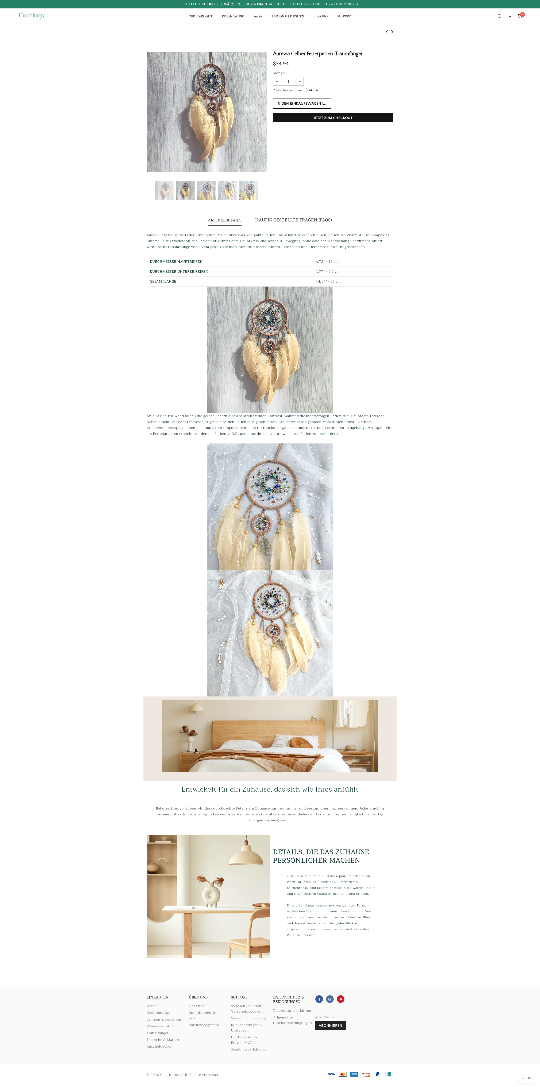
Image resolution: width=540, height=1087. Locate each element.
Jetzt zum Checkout (333, 118)
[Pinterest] (340, 999)
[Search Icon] (500, 16)
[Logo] (42, 15)
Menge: (279, 72)
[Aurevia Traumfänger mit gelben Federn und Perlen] (270, 350)
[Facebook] (319, 999)
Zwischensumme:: (288, 90)
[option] (207, 112)
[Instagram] (330, 999)
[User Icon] (510, 16)
